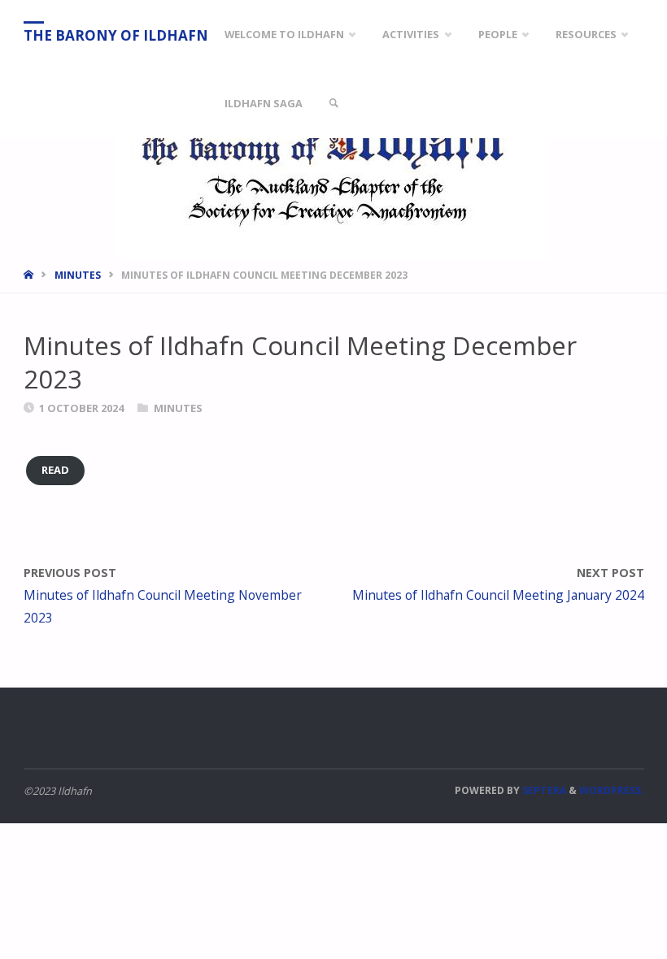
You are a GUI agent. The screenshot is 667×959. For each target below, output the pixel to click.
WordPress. (611, 790)
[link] (333, 103)
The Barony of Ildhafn (116, 35)
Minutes (77, 275)
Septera (543, 790)
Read (55, 469)
